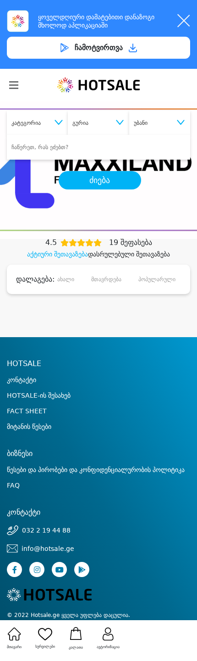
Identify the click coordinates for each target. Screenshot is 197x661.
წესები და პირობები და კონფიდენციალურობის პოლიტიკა (96, 469)
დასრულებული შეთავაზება (129, 254)
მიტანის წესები (29, 426)
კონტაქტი (21, 380)
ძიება (99, 180)
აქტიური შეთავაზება (57, 254)
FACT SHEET (27, 411)
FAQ (13, 485)
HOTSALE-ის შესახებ (39, 395)
